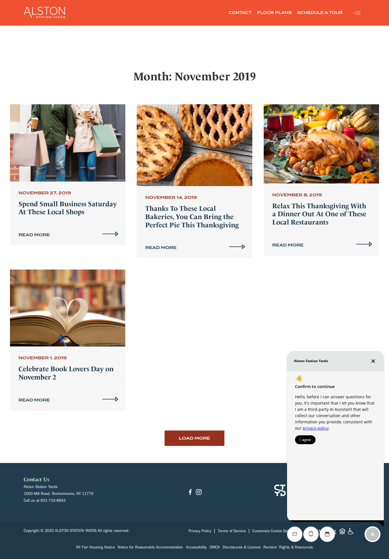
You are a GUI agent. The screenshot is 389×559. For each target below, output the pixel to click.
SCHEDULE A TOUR (320, 13)
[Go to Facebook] (190, 492)
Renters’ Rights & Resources (288, 548)
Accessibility (196, 548)
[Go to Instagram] (199, 492)
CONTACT (240, 13)
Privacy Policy (200, 532)
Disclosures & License (242, 548)
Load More (194, 438)
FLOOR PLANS (274, 13)
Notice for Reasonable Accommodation (150, 548)
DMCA (215, 548)
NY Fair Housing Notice (95, 548)
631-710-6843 (52, 501)
